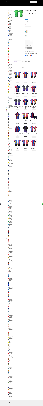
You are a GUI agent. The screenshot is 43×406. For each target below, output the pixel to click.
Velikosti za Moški (26, 21)
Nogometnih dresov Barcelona (31, 51)
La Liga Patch (28, 33)
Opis (14, 59)
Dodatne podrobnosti (16, 61)
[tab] (17, 59)
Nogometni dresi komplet (11, 1)
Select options (17, 82)
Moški (27, 51)
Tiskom (26, 25)
